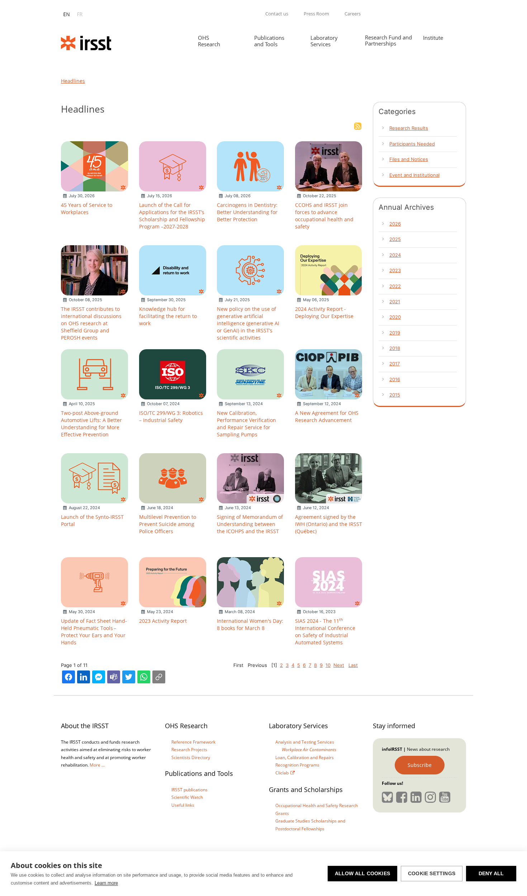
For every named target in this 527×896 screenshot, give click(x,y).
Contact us (276, 13)
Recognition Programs (297, 765)
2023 (395, 270)
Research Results (408, 128)
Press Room (316, 13)
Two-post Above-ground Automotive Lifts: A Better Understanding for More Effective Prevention (91, 423)
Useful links (182, 805)
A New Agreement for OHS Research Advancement (327, 416)
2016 (394, 379)
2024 (395, 255)
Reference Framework (193, 742)
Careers (353, 13)
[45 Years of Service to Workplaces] (94, 166)
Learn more (106, 883)
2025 (395, 239)
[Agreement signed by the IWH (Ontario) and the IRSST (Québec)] (328, 477)
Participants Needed (412, 144)
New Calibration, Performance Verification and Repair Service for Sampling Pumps (246, 423)
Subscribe (420, 765)
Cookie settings (431, 873)
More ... (97, 765)
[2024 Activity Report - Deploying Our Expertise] (328, 269)
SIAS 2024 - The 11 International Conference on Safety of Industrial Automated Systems (325, 631)
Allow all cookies (362, 873)
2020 (395, 317)
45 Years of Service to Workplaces (86, 208)
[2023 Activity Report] (172, 581)
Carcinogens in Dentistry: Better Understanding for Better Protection (247, 212)
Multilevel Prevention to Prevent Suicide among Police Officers (167, 524)
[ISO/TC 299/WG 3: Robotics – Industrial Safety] (172, 373)
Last (353, 665)
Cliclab (282, 773)
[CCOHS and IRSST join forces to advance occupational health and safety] (328, 166)
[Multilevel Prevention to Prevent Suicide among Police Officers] (172, 477)
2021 (394, 301)
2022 (395, 286)
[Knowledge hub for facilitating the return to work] (172, 269)
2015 (394, 395)
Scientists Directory (190, 757)
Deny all (491, 873)
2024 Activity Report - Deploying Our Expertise (324, 312)
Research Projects (189, 749)
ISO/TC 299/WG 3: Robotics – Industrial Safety (171, 416)
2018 (394, 348)
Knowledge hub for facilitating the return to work (168, 316)
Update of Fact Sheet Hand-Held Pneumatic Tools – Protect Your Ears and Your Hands (94, 631)
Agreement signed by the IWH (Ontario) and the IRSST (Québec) (328, 524)
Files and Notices (408, 159)
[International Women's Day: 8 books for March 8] (250, 581)
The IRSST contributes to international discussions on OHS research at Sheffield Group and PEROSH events (91, 323)
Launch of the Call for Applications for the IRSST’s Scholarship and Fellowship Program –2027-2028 (172, 216)
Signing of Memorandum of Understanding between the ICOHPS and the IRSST (250, 524)
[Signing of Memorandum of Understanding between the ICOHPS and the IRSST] (250, 477)
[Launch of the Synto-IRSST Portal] (94, 477)
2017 (394, 363)
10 (328, 665)
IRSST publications (189, 790)
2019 (394, 333)
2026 (395, 224)
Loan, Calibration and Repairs (304, 757)
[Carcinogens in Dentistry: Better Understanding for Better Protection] (250, 166)
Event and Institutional (414, 175)
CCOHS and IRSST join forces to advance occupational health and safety (324, 216)
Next (338, 665)
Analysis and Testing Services (304, 742)
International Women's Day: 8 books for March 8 (250, 624)
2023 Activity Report (163, 620)
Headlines (73, 80)
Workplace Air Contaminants (309, 749)
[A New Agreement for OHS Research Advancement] (328, 373)
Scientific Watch (187, 797)
